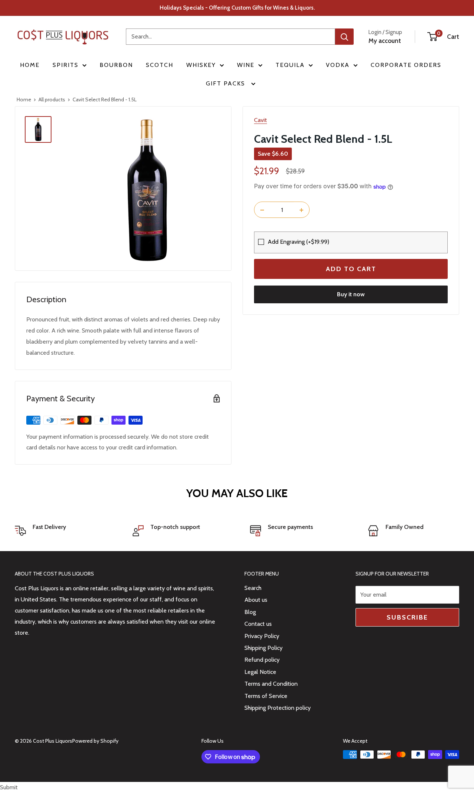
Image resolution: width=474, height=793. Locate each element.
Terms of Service (265, 695)
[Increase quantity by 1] (301, 210)
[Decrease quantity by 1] (262, 210)
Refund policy (262, 659)
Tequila (290, 64)
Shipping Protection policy (277, 707)
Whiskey (201, 64)
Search (252, 587)
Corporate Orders (406, 64)
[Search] (344, 36)
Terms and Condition (271, 683)
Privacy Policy (261, 636)
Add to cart (351, 269)
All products (52, 99)
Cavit (260, 120)
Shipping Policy (263, 647)
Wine (245, 64)
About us (255, 599)
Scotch (159, 64)
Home (30, 64)
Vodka (338, 64)
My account (384, 40)
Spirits (66, 64)
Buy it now (351, 294)
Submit (9, 787)
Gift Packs (226, 83)
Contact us (258, 623)
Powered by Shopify (95, 741)
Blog (250, 611)
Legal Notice (260, 671)
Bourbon (116, 64)
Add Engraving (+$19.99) (298, 242)
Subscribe (407, 617)
